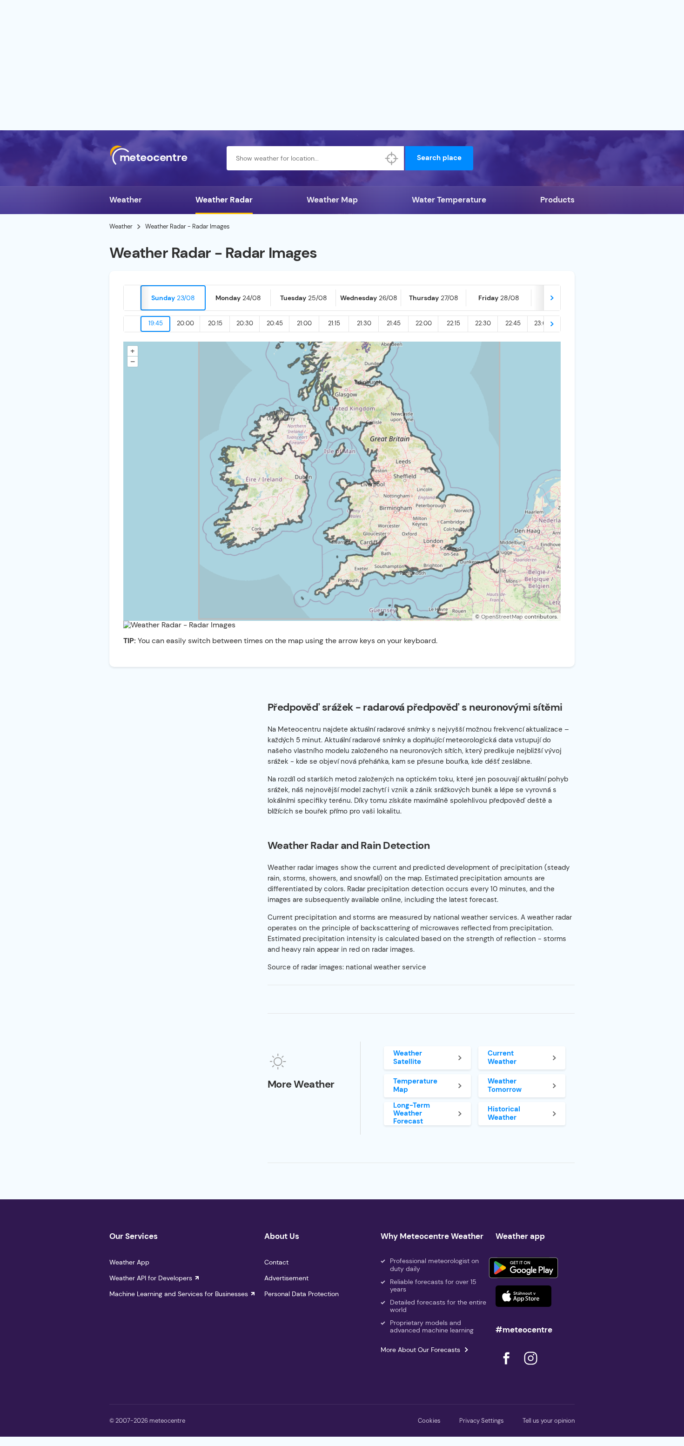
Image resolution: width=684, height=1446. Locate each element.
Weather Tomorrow (505, 1085)
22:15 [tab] (453, 323)
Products (557, 200)
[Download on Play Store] (523, 1267)
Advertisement (286, 1278)
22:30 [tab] (483, 323)
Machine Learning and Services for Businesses (178, 1294)
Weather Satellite (407, 1057)
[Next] (551, 297)
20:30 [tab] (244, 323)
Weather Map (332, 200)
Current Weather (502, 1057)
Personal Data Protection (301, 1294)
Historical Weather (504, 1113)
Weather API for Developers (150, 1278)
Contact (276, 1262)
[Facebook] (507, 1367)
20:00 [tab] (185, 323)
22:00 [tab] (424, 323)
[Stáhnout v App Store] (523, 1296)
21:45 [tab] (394, 323)
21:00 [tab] (304, 323)
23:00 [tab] (542, 323)
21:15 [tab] (334, 323)
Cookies (429, 1421)
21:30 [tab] (364, 323)
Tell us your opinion (549, 1421)
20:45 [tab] (275, 323)
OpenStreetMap (502, 616)
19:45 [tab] (155, 323)
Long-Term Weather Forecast (411, 1113)
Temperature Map (415, 1085)
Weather (125, 200)
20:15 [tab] (215, 323)
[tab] (173, 297)
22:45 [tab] (513, 323)
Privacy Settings (481, 1421)
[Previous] (132, 297)
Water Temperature (449, 200)
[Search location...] (392, 158)
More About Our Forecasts (420, 1349)
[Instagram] (530, 1367)
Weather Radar (224, 200)
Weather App (129, 1262)
